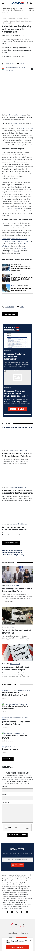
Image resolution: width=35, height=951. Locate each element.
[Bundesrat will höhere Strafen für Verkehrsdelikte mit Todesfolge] (17, 439)
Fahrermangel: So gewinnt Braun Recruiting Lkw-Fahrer (17, 590)
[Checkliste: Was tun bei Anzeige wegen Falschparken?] (17, 340)
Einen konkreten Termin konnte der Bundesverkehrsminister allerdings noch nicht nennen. (15, 535)
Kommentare (10, 63)
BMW (16, 251)
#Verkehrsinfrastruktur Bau (18, 487)
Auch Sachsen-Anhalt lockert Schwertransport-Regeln (15, 668)
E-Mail (4, 787)
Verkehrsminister (27, 128)
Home (4, 18)
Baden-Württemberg (16, 115)
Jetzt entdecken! (17, 947)
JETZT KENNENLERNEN (17, 409)
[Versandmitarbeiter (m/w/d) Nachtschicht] (15, 704)
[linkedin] (22, 912)
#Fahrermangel (14, 585)
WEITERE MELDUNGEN (11, 543)
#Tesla (12, 627)
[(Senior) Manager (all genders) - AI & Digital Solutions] (17, 718)
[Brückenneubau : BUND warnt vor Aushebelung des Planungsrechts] (17, 476)
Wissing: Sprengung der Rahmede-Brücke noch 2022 (15, 528)
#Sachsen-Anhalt (15, 664)
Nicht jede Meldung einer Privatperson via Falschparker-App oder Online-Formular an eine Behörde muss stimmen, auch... (16, 364)
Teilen (22, 63)
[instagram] (17, 912)
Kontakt (24, 933)
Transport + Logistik (22, 18)
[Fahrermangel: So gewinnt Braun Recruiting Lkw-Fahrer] (17, 574)
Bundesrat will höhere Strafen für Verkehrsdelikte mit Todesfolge (17, 454)
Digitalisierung (15, 123)
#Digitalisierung (19, 555)
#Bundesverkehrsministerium (18, 524)
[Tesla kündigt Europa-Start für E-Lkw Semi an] (17, 615)
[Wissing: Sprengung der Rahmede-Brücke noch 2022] (17, 512)
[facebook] (7, 912)
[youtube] (12, 912)
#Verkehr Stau (7, 555)
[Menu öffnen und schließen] (3, 3)
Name (4, 794)
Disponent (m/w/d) (10, 749)
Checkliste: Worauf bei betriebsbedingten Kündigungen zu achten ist (16, 393)
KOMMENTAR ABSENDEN (17, 835)
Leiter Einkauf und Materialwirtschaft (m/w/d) (14, 694)
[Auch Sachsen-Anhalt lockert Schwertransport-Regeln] (17, 652)
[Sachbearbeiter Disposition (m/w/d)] (13, 733)
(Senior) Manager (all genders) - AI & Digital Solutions (17, 723)
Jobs (10, 938)
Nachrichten (11, 18)
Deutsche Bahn (21, 248)
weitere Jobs (7, 759)
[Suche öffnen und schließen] (26, 2)
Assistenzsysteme (14, 208)
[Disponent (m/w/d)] (8, 746)
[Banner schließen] (29, 940)
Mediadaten (12, 933)
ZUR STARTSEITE (10, 314)
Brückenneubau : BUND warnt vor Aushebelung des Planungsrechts (17, 491)
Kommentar (5, 802)
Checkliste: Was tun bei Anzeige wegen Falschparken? (14, 356)
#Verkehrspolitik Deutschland (17, 427)
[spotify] (27, 912)
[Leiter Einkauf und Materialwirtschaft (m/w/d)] (16, 690)
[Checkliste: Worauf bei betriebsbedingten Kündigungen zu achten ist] (17, 377)
